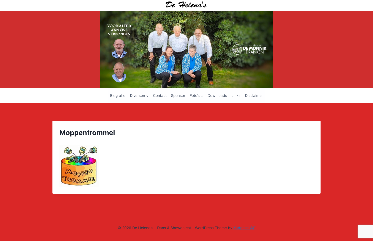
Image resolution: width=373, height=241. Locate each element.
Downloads (217, 95)
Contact (160, 95)
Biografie (117, 95)
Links (235, 95)
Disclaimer (254, 95)
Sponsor (178, 95)
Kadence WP (244, 228)
